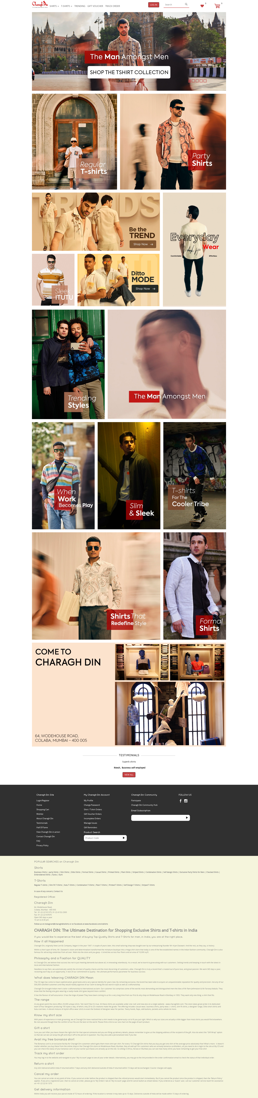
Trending (79, 5)
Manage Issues (90, 823)
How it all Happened (49, 941)
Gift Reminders (90, 827)
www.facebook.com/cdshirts (96, 924)
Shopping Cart (42, 809)
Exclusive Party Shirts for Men (192, 872)
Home (39, 805)
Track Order (112, 5)
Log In (153, 4)
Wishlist (39, 814)
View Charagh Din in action (48, 832)
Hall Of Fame (42, 827)
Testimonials (41, 823)
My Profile (88, 800)
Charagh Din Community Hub (144, 805)
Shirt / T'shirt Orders (93, 809)
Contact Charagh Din (45, 836)
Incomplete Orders (92, 818)
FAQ (38, 841)
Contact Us (58, 891)
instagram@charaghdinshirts (57, 924)
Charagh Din (43, 902)
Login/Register (42, 800)
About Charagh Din (44, 818)
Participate (136, 800)
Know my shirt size (48, 1015)
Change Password (92, 805)
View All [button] (129, 774)
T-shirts (66, 5)
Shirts (53, 5)
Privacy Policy (42, 845)
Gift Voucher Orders (93, 814)
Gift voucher (95, 5)
